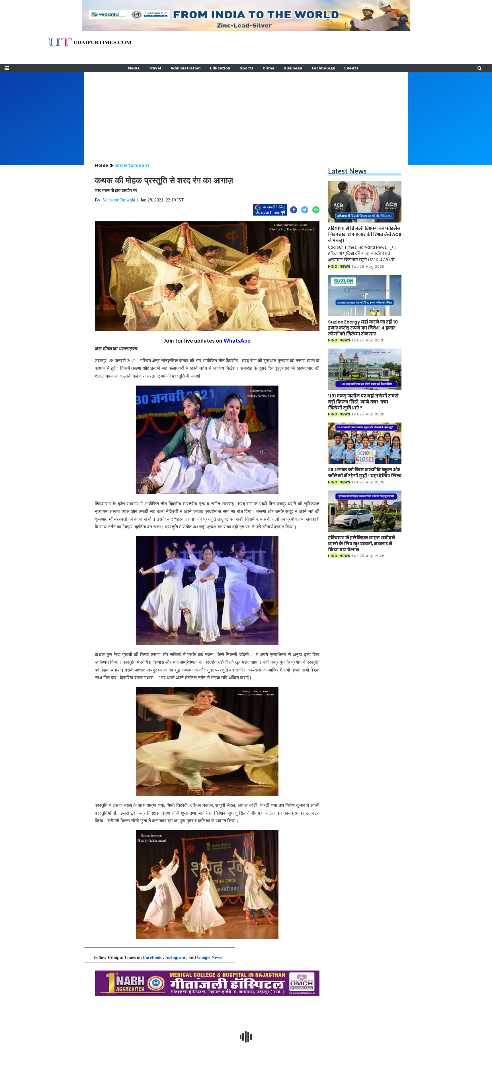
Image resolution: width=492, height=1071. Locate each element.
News (134, 68)
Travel (155, 68)
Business (293, 68)
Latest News (347, 171)
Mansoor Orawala (118, 199)
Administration (186, 68)
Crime (268, 68)
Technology (323, 68)
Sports (246, 68)
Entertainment (132, 165)
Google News (209, 957)
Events (351, 68)
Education (220, 68)
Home (101, 165)
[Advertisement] (246, 112)
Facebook (152, 957)
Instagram (175, 957)
